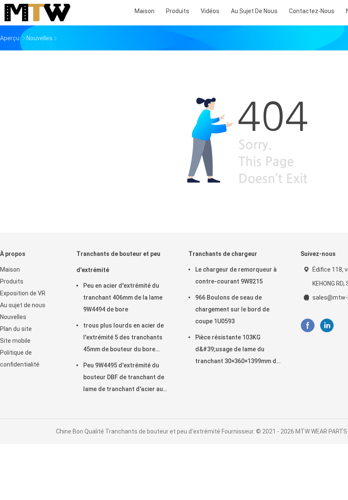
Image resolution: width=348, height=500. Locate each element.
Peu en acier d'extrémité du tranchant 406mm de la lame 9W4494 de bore (123, 297)
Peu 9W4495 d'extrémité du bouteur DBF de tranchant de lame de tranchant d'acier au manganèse (123, 378)
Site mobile (15, 340)
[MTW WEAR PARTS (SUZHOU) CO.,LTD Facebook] (307, 325)
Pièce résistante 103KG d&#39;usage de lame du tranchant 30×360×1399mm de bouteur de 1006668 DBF (237, 350)
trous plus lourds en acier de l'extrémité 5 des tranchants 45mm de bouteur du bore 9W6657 (123, 338)
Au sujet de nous (22, 305)
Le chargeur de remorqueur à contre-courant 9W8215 (236, 275)
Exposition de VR (22, 293)
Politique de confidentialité (19, 358)
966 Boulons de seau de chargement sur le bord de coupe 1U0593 (232, 309)
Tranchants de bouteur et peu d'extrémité (118, 261)
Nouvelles (13, 317)
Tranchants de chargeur (222, 253)
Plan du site (16, 328)
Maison (10, 269)
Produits (11, 281)
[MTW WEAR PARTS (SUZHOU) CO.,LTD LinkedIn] (327, 325)
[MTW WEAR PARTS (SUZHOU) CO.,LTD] (37, 13)
